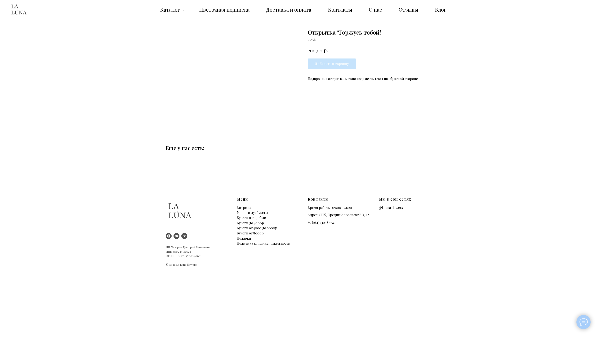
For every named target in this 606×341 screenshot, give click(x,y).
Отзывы (408, 9)
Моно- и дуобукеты (252, 212)
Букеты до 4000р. (251, 223)
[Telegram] (184, 236)
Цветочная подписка (224, 9)
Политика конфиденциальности (263, 243)
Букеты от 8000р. (250, 233)
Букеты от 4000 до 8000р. (257, 228)
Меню (243, 199)
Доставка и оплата (288, 9)
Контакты (340, 9)
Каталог (170, 9)
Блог (440, 9)
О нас (375, 9)
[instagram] (169, 236)
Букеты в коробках (252, 217)
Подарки (244, 238)
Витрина (244, 207)
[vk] (176, 236)
